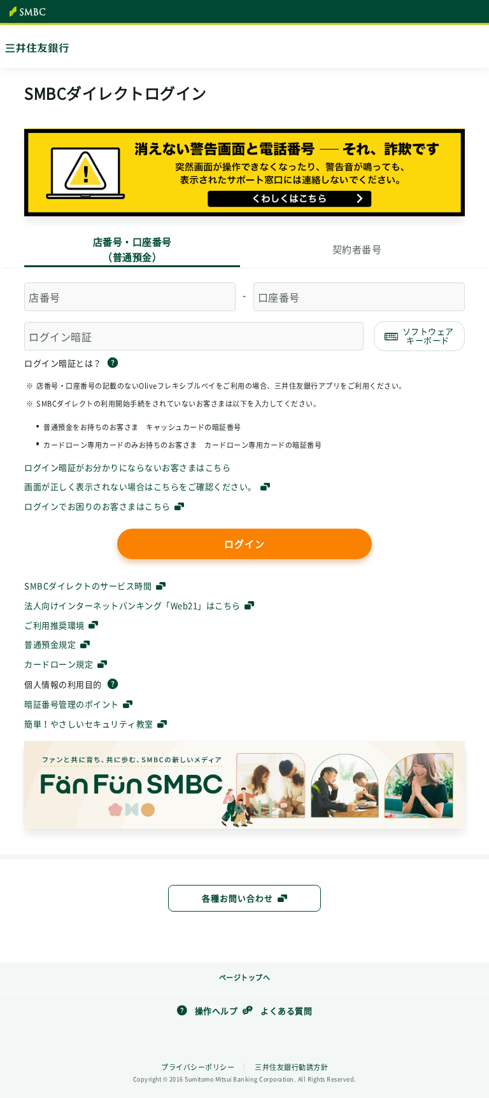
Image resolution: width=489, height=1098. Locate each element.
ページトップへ (245, 977)
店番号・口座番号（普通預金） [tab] (132, 249)
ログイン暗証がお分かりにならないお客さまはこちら (127, 467)
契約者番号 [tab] (357, 249)
